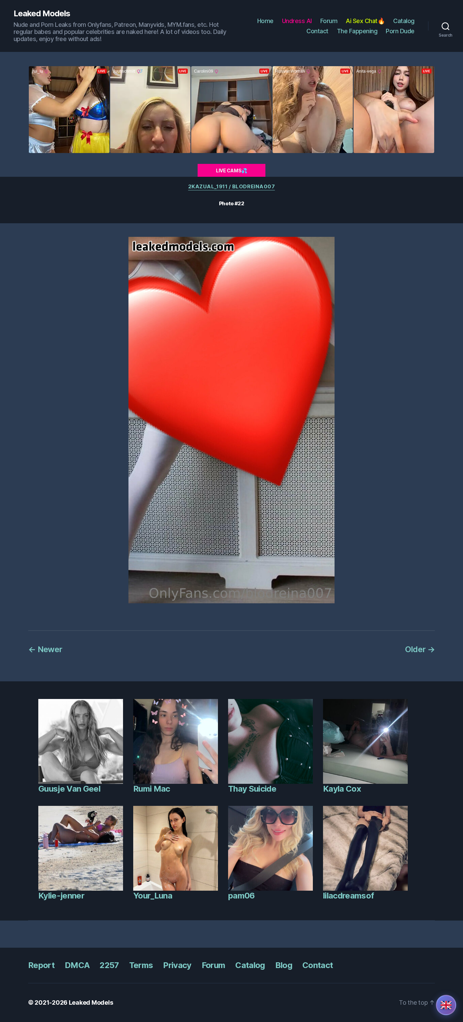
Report (41, 965)
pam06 (241, 896)
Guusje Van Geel (69, 789)
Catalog (404, 20)
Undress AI (297, 20)
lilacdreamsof (348, 896)
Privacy (177, 965)
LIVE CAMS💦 (231, 170)
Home (265, 20)
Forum (329, 20)
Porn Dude (400, 31)
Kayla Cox (342, 789)
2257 (109, 965)
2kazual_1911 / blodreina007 (231, 187)
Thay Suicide (252, 789)
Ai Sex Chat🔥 (365, 20)
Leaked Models (42, 14)
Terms (141, 965)
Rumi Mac (151, 789)
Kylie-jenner (61, 896)
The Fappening (357, 31)
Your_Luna (152, 896)
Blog (283, 965)
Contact (317, 31)
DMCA (77, 965)
